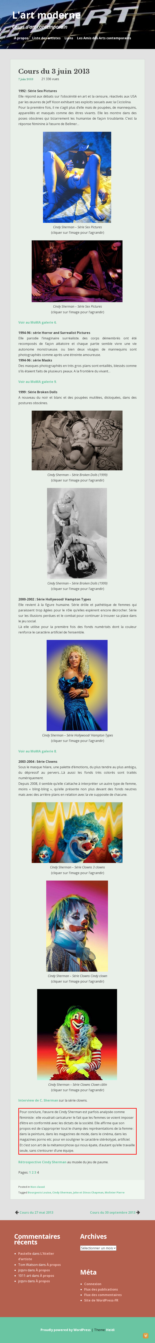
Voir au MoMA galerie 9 (37, 381)
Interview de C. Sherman (38, 1100)
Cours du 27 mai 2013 (36, 1212)
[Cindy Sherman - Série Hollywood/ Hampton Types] (78, 730)
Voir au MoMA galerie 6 (37, 322)
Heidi (110, 1330)
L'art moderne (46, 14)
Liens (69, 38)
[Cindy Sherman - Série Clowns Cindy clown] (77, 970)
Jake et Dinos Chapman (88, 1192)
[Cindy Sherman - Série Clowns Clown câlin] (77, 1079)
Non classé (37, 1187)
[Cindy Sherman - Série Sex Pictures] (77, 221)
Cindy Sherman (62, 1192)
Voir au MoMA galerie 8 (37, 751)
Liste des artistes (46, 38)
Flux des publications (101, 1289)
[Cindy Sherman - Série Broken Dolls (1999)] (78, 469)
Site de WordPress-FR (101, 1300)
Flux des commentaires (103, 1295)
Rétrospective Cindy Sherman (42, 1162)
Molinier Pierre (115, 1192)
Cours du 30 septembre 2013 (112, 1212)
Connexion (92, 1284)
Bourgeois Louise (39, 1192)
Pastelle (24, 1253)
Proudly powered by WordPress (66, 1330)
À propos (21, 38)
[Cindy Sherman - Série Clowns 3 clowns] (78, 862)
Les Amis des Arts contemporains (104, 38)
